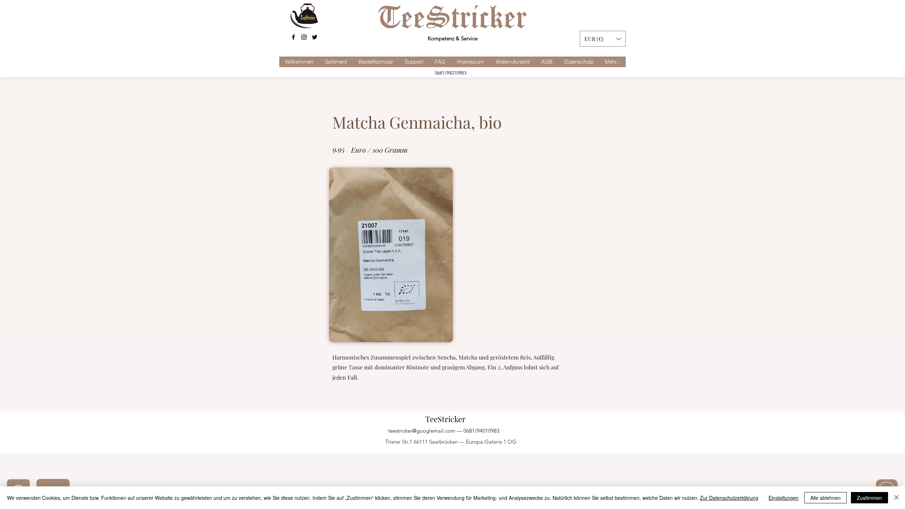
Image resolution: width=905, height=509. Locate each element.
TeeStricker (445, 419)
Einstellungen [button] (784, 497)
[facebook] (293, 37)
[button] (603, 39)
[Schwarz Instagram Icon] (304, 37)
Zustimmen (869, 497)
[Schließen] (896, 497)
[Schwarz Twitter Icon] (314, 37)
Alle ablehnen (825, 497)
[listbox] (603, 39)
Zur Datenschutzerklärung (729, 497)
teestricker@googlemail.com (421, 430)
